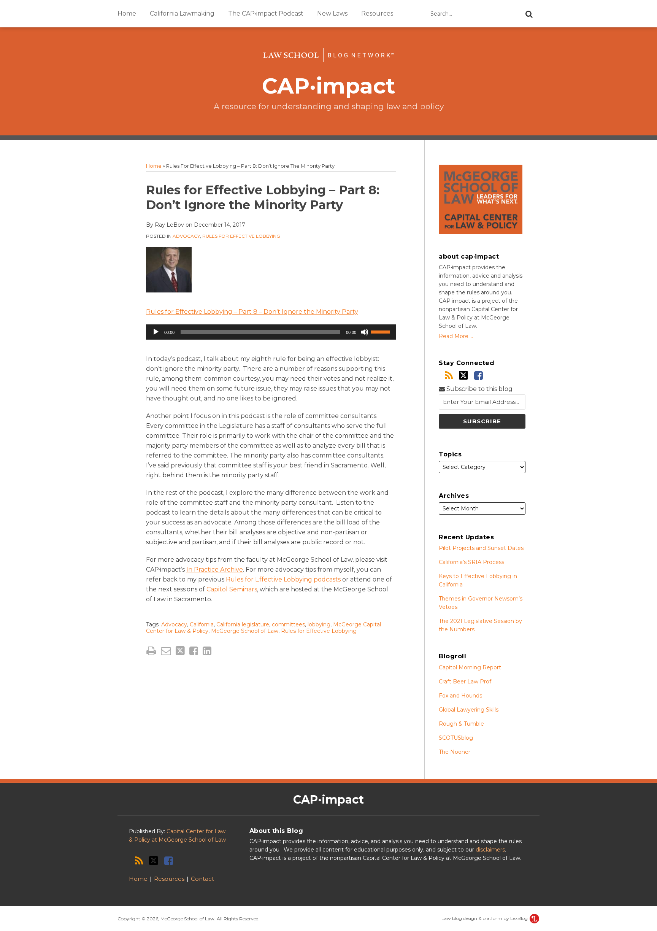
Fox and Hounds (460, 695)
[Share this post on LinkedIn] (207, 651)
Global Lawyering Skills (468, 709)
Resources (377, 13)
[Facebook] (478, 375)
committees (288, 624)
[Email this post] (166, 651)
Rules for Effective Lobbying (241, 236)
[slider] (381, 331)
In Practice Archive (214, 569)
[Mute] (364, 332)
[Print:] (151, 651)
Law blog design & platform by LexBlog (485, 918)
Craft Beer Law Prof (465, 681)
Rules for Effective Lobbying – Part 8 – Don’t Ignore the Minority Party (252, 311)
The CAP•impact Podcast (265, 13)
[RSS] (449, 375)
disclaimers (490, 849)
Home (126, 13)
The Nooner (454, 751)
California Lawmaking (182, 13)
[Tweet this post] (180, 651)
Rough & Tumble (461, 723)
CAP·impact (328, 86)
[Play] (156, 332)
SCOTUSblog (456, 737)
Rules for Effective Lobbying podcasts (283, 579)
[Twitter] (463, 375)
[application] (271, 332)
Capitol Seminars (231, 589)
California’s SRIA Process (471, 562)
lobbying (319, 624)
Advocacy (186, 236)
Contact (202, 878)
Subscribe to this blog (479, 388)
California (202, 624)
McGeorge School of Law (244, 631)
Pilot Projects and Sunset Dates (481, 548)
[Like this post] (193, 651)
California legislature (242, 624)
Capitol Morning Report (470, 667)
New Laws (332, 13)
